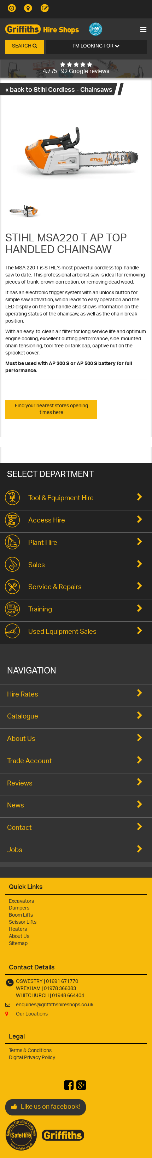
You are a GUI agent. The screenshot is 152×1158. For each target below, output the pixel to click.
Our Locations (32, 1014)
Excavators (21, 901)
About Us (19, 936)
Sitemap (18, 943)
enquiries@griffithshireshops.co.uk (54, 1005)
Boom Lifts (21, 915)
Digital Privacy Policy (32, 1057)
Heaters (18, 929)
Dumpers (19, 908)
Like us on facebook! (50, 1107)
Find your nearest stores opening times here (51, 410)
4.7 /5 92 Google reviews (76, 72)
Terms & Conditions (30, 1050)
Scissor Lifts (22, 922)
